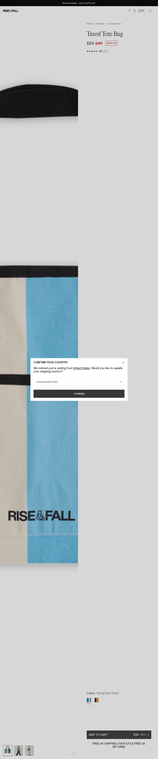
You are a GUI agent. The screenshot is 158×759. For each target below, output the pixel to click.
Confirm (79, 393)
